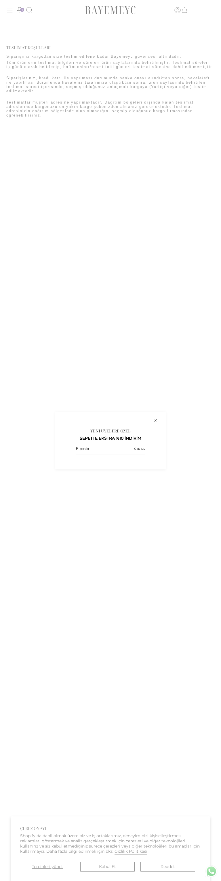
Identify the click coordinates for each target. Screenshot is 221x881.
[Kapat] (155, 420)
